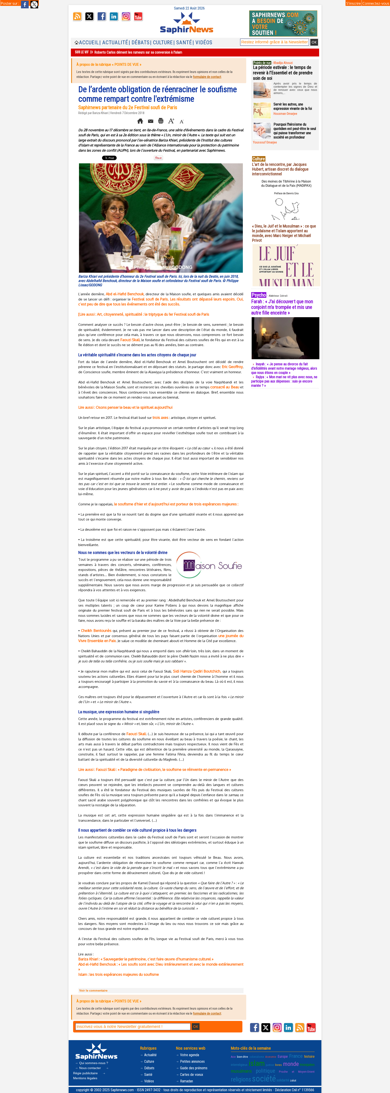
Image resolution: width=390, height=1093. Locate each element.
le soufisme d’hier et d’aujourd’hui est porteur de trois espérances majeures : (176, 504)
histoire (309, 1056)
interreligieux (239, 1065)
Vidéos (148, 1081)
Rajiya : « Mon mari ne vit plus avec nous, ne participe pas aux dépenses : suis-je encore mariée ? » (284, 381)
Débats (148, 1068)
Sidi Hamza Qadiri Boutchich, (197, 671)
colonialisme (257, 1056)
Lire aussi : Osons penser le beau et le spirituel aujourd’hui (125, 407)
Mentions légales (85, 1078)
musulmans (241, 1071)
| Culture (161, 43)
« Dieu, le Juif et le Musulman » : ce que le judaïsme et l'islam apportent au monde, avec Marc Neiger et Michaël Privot (284, 233)
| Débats (139, 43)
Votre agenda (189, 1055)
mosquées (307, 1065)
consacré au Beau (224, 387)
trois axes (160, 417)
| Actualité (113, 43)
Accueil (89, 43)
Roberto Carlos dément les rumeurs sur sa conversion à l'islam (138, 52)
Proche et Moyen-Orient (297, 1071)
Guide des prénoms (193, 1068)
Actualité (150, 1055)
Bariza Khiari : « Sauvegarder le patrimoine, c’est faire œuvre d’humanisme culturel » (146, 959)
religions (241, 1079)
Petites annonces (192, 1061)
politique (265, 1071)
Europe (283, 1056)
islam (257, 1063)
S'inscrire (353, 3)
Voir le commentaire (93, 990)
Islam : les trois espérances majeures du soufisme (118, 974)
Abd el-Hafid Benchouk (125, 294)
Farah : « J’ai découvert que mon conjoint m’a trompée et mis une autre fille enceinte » (282, 307)
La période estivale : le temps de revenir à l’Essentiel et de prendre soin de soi (283, 73)
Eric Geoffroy (232, 366)
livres (278, 1065)
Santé (147, 1074)
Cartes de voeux (191, 1074)
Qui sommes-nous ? (93, 1063)
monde (291, 1063)
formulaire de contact (207, 77)
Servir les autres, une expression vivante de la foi (293, 106)
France (296, 1056)
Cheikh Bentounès (96, 630)
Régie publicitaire (86, 1073)
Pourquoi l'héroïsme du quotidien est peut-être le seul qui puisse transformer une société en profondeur (295, 130)
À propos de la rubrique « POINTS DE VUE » (109, 64)
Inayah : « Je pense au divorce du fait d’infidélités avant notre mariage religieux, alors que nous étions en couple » (284, 368)
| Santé (182, 43)
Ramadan (186, 1081)
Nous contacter (90, 1068)
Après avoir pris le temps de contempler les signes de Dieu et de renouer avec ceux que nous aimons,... (295, 88)
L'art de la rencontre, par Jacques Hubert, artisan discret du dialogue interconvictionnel (280, 169)
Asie (233, 1056)
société (264, 1079)
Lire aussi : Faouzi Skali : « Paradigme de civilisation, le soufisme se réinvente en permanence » (154, 769)
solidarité (282, 1080)
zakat (293, 1080)
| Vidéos (202, 43)
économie (270, 1056)
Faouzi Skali (130, 340)
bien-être (242, 1056)
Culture (148, 1061)
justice (270, 1065)
